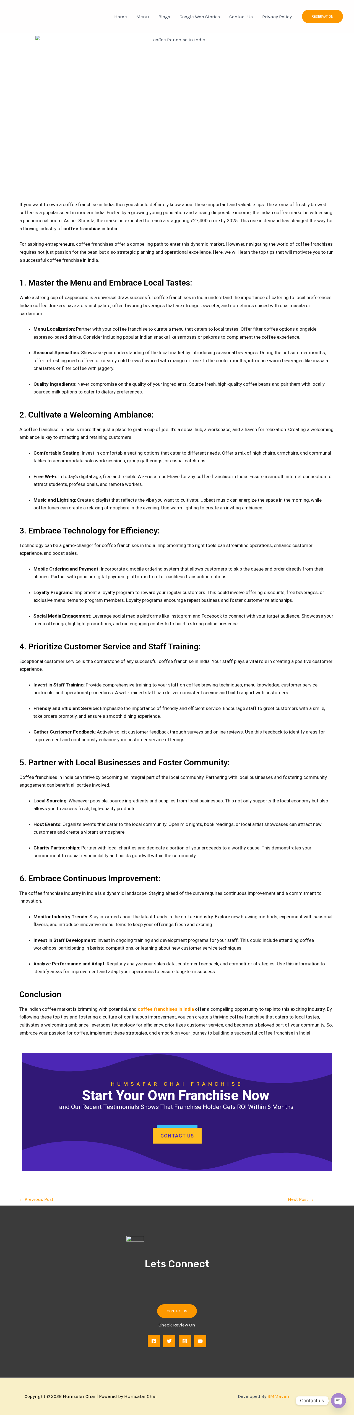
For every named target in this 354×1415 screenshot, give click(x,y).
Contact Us (241, 16)
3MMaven (278, 1396)
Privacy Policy (277, 16)
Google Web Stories (199, 16)
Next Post (301, 1199)
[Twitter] (169, 1341)
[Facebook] (154, 1341)
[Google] (200, 1341)
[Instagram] (185, 1341)
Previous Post (36, 1199)
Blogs (164, 16)
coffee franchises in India (166, 1009)
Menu (142, 16)
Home (120, 16)
